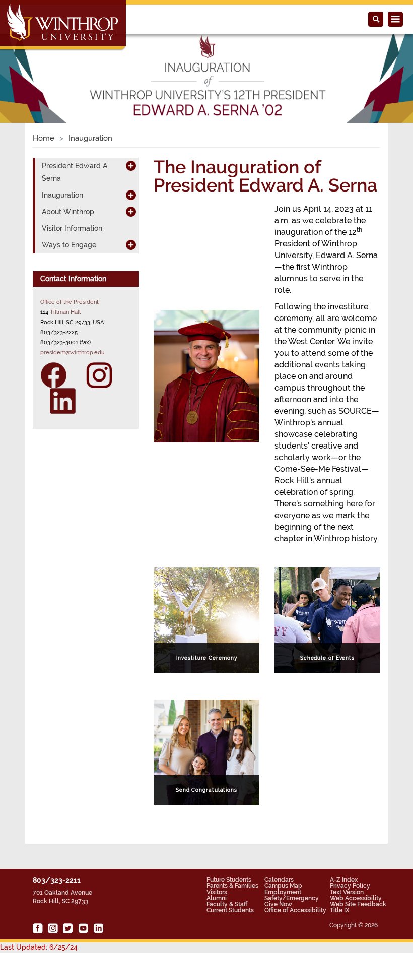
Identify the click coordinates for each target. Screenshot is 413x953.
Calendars (279, 879)
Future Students (228, 879)
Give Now (278, 904)
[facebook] (38, 928)
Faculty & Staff (226, 904)
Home (43, 138)
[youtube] (83, 928)
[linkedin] (98, 928)
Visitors (216, 892)
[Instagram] (99, 374)
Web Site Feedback (358, 904)
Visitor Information (72, 228)
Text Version (347, 892)
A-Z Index (344, 879)
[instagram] (53, 928)
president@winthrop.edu (72, 352)
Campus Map (283, 886)
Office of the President (69, 301)
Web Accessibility (356, 898)
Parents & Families (232, 886)
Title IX (340, 910)
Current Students (230, 910)
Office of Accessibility (295, 910)
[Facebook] (58, 374)
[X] (68, 928)
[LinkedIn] (58, 400)
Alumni (216, 898)
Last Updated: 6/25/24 (39, 947)
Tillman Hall (65, 311)
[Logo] (63, 25)
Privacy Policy (350, 886)
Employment (282, 892)
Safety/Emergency (291, 898)
